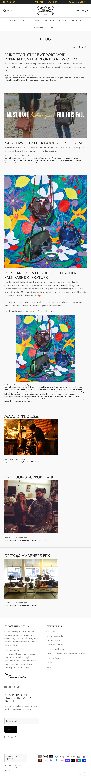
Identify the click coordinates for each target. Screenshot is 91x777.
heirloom (16, 160)
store (78, 399)
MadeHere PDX (69, 78)
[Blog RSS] (86, 47)
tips (25, 401)
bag (18, 158)
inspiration (31, 394)
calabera (54, 387)
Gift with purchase (31, 392)
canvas (61, 387)
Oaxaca (23, 399)
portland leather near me (32, 80)
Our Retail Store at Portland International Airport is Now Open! (40, 56)
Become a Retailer (54, 645)
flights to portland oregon (53, 78)
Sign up (10, 729)
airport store (25, 78)
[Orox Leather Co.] (45, 10)
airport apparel (14, 78)
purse (73, 399)
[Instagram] (10, 2)
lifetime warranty (10, 396)
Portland (7, 80)
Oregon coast (9, 163)
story (82, 399)
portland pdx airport (49, 80)
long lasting (21, 396)
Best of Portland (31, 158)
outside (22, 163)
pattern (50, 399)
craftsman (29, 389)
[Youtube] (7, 2)
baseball (28, 387)
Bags (22, 158)
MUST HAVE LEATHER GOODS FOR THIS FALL (45, 142)
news (17, 399)
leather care (37, 160)
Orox (17, 163)
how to (23, 394)
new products (9, 399)
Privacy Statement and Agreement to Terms (66, 654)
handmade (8, 160)
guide (45, 392)
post (6, 306)
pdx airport (80, 78)
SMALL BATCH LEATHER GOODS (56, 21)
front (6, 392)
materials (76, 396)
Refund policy (52, 662)
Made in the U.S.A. (55, 160)
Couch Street (20, 389)
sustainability (19, 401)
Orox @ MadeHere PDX (27, 555)
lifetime (45, 160)
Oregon (78, 160)
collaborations (9, 389)
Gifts (40, 392)
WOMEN (13, 21)
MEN (22, 21)
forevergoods (57, 158)
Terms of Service (54, 658)
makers (69, 396)
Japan (37, 394)
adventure (12, 158)
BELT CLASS (76, 21)
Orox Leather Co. (16, 766)
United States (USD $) (77, 2)
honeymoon (15, 394)
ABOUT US (54, 27)
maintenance (61, 396)
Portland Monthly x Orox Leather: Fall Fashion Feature (40, 275)
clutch (74, 387)
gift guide (74, 158)
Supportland (8, 401)
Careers (50, 667)
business (47, 387)
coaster (80, 387)
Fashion (68, 389)
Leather (29, 160)
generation (67, 158)
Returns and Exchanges (57, 649)
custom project (51, 389)
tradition (36, 163)
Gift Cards (50, 631)
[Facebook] (4, 2)
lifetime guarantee (68, 394)
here (49, 302)
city (70, 387)
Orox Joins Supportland (29, 476)
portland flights (16, 80)
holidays (7, 394)
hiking (82, 392)
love (28, 396)
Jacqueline (61, 285)
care (66, 387)
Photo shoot (58, 399)
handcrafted (52, 392)
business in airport (37, 78)
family (63, 389)
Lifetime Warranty (54, 636)
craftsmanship (43, 158)
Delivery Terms (53, 640)
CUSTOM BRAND (39, 27)
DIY (50, 158)
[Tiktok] (14, 2)
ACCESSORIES (34, 21)
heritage (23, 160)
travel (42, 163)
